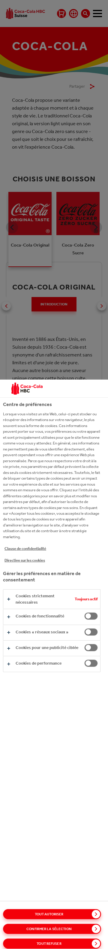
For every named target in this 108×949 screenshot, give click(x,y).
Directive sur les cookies (24, 560)
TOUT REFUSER (49, 943)
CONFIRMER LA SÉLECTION (49, 929)
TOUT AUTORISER (49, 914)
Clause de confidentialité (25, 548)
